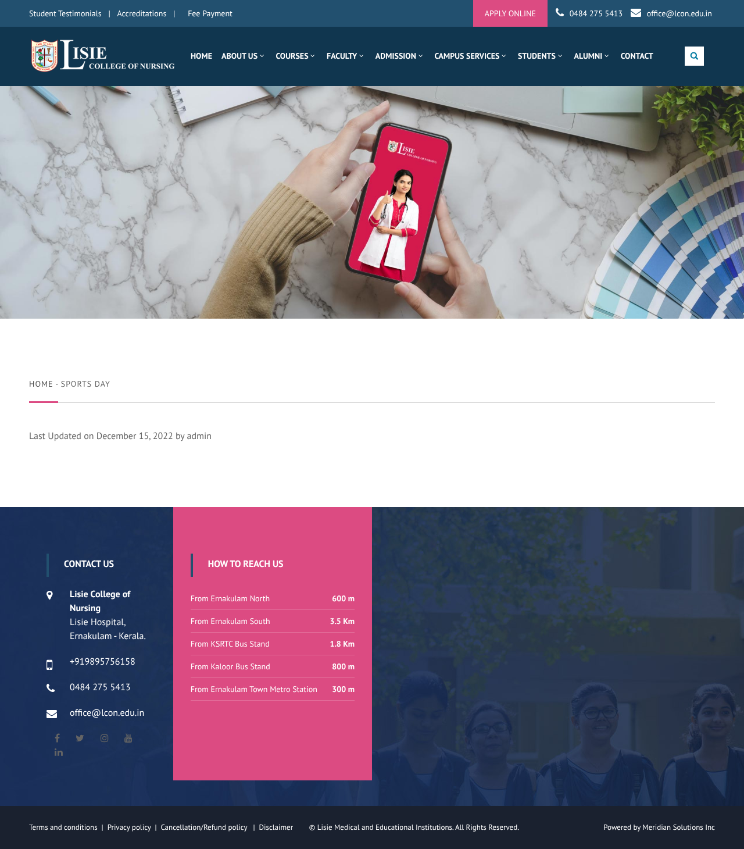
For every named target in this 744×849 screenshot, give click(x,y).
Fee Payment (210, 13)
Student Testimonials (65, 13)
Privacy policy (131, 827)
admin (199, 436)
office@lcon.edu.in (679, 13)
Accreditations (142, 13)
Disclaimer (283, 827)
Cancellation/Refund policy (204, 827)
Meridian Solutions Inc (678, 827)
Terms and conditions (63, 827)
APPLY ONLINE (510, 13)
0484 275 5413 (596, 13)
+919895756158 (102, 662)
